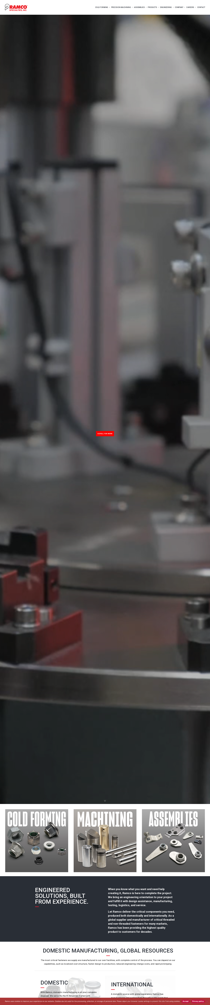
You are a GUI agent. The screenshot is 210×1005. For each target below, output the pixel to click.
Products (152, 7)
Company (179, 7)
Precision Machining (121, 7)
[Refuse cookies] (207, 1001)
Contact (201, 7)
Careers (190, 7)
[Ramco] (16, 7)
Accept (186, 1001)
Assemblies (139, 7)
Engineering (166, 7)
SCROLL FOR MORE (105, 434)
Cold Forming (101, 7)
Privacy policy (198, 1001)
